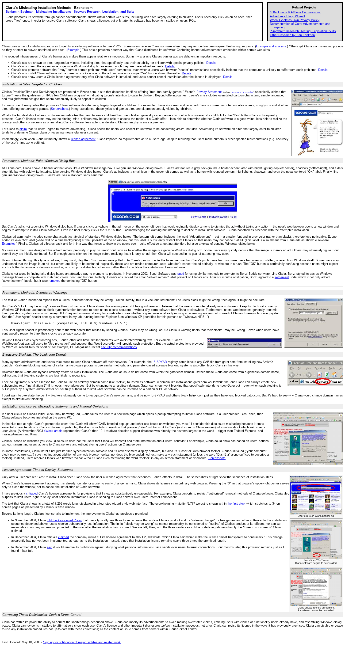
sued (180, 273)
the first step (236, 503)
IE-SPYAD (160, 362)
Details (211, 63)
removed (54, 280)
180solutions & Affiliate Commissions (295, 12)
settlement (282, 277)
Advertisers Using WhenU (287, 16)
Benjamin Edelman (19, 11)
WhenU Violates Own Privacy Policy (294, 20)
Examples (8, 243)
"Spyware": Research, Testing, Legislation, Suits (303, 31)
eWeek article (53, 431)
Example (73, 50)
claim (23, 129)
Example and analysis (271, 46)
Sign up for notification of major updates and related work (82, 642)
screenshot (248, 92)
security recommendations (119, 347)
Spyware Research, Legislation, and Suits (104, 11)
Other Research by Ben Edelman (292, 35)
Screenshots (59, 108)
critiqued (32, 493)
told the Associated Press (64, 520)
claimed (63, 537)
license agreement (83, 139)
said (49, 547)
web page (236, 92)
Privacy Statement (209, 92)
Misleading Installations (53, 11)
